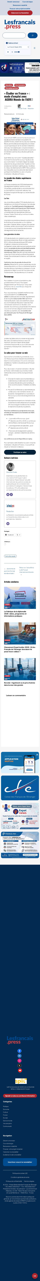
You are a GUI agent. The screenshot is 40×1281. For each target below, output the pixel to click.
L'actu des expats (10, 556)
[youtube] (20, 1070)
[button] (35, 1276)
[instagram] (19, 1061)
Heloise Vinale (22, 108)
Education (9, 85)
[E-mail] (7, 494)
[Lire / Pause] (8, 52)
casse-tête (19, 286)
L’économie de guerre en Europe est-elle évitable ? (9, 571)
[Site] (11, 494)
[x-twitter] (19, 1066)
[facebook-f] (19, 1051)
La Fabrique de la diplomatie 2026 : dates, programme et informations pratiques (15, 613)
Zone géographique (12, 88)
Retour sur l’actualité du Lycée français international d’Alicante (26, 570)
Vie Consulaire (20, 85)
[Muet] (12, 52)
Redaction (31, 108)
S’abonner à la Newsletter (20, 13)
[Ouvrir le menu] (34, 48)
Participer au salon (20, 452)
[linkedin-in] (19, 1056)
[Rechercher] (33, 35)
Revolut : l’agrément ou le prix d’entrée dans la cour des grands (19, 684)
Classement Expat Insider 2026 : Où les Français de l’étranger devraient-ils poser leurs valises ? (19, 649)
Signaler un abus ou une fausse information (20, 1096)
